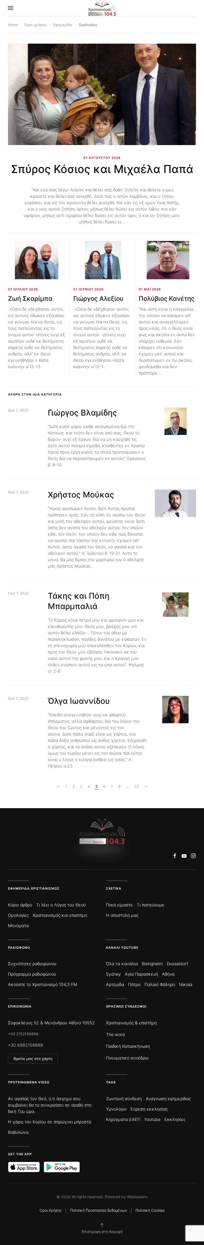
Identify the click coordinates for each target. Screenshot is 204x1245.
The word (115, 1034)
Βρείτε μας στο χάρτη (33, 1058)
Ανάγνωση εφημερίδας (168, 1098)
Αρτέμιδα (115, 984)
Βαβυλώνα (18, 1132)
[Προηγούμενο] (58, 786)
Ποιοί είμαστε (119, 904)
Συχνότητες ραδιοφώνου (32, 963)
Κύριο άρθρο (20, 904)
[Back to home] (102, 8)
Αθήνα (168, 974)
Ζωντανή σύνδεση (124, 1098)
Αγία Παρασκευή (141, 974)
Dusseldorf (177, 963)
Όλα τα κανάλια (122, 963)
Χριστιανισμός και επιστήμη (60, 915)
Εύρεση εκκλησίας (149, 1109)
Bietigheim (152, 963)
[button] (10, 8)
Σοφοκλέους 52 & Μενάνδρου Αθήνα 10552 (51, 1022)
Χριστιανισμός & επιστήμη (131, 1022)
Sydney (113, 974)
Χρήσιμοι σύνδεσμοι (126, 1006)
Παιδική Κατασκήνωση (128, 1046)
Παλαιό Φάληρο (159, 984)
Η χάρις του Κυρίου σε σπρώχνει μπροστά (49, 1121)
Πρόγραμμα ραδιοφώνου (32, 974)
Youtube (152, 1119)
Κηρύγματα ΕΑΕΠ (123, 1119)
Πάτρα (134, 984)
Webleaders (137, 1196)
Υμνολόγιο (116, 1109)
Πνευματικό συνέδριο (127, 1058)
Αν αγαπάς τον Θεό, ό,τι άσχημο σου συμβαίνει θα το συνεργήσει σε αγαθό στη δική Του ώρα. (49, 1105)
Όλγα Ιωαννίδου (79, 701)
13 (136, 786)
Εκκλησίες (174, 1119)
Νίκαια (185, 984)
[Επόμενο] (145, 786)
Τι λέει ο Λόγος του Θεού (61, 904)
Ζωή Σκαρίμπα (30, 298)
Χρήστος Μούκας (81, 494)
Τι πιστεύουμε (150, 904)
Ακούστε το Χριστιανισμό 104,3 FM (42, 984)
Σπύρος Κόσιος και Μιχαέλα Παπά (102, 169)
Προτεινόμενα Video (28, 1082)
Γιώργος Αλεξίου (98, 298)
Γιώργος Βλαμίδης (82, 412)
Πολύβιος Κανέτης (166, 298)
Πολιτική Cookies (150, 1210)
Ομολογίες (18, 915)
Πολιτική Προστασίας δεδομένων (98, 1210)
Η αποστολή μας (122, 915)
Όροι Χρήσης (51, 1210)
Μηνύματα (18, 925)
